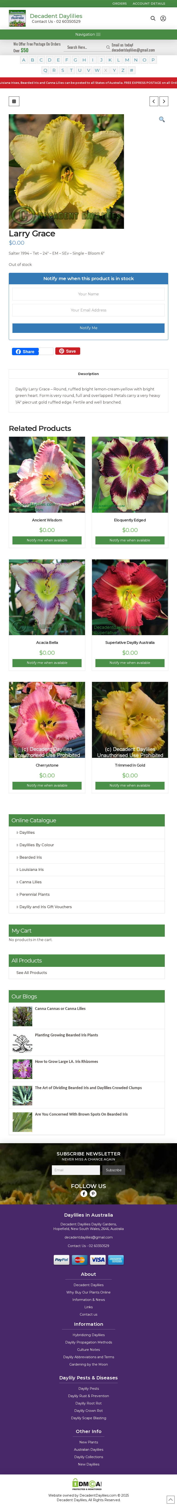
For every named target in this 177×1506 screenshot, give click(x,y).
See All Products (31, 973)
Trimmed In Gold (130, 765)
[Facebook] (83, 1193)
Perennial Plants (34, 894)
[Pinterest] (93, 1193)
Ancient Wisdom (47, 520)
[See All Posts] (14, 101)
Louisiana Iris (31, 869)
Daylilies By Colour (36, 845)
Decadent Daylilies (56, 16)
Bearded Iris (30, 857)
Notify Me (88, 328)
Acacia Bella (47, 642)
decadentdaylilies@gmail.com (89, 1237)
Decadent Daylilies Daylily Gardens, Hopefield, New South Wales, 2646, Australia (88, 1226)
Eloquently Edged (130, 520)
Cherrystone (47, 765)
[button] (153, 18)
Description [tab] (88, 374)
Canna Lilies (30, 882)
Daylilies (27, 832)
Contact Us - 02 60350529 (56, 21)
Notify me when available (47, 540)
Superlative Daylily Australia (130, 642)
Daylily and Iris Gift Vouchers (45, 907)
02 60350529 (99, 1246)
